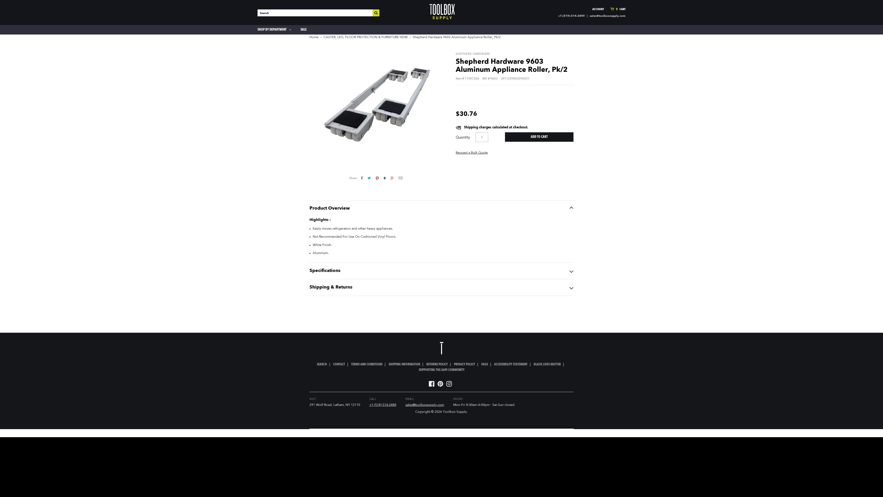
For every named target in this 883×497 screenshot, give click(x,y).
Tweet (369, 178)
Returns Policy (437, 364)
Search (322, 364)
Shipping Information (404, 364)
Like (362, 178)
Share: (353, 178)
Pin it (377, 178)
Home (314, 37)
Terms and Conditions (366, 364)
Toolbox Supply (455, 411)
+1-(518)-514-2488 (571, 16)
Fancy (385, 178)
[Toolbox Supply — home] (442, 12)
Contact (339, 364)
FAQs (484, 364)
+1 (392, 178)
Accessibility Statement (511, 364)
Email (400, 178)
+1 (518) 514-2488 (382, 405)
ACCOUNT (598, 9)
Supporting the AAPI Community (441, 370)
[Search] (376, 12)
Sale (304, 29)
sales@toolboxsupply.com (607, 16)
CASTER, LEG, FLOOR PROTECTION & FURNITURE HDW (366, 37)
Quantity (463, 137)
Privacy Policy (464, 364)
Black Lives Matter (547, 364)
